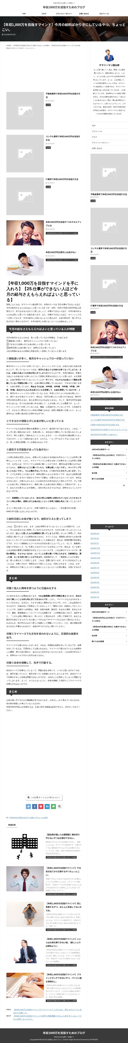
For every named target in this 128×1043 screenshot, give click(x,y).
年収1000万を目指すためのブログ (64, 7)
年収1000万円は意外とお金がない (61, 252)
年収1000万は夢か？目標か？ (64, 1037)
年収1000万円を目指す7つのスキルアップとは (108, 430)
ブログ (44, 13)
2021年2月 (94, 538)
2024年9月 (94, 533)
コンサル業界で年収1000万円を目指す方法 (107, 420)
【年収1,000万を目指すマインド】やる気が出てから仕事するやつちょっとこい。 (63, 871)
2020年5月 (94, 577)
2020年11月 (95, 553)
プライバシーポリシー (64, 13)
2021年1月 (94, 543)
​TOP (24, 13)
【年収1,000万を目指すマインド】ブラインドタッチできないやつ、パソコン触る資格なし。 (64, 978)
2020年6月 (94, 573)
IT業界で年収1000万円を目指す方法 (62, 179)
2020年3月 (94, 587)
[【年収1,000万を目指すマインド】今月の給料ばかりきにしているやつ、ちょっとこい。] (47, 806)
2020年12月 (95, 548)
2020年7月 (94, 568)
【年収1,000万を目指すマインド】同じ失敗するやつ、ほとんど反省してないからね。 (64, 907)
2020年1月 (94, 597)
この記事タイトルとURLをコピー (45, 797)
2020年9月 (94, 563)
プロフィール (104, 13)
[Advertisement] (44, 69)
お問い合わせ (84, 13)
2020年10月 (95, 558)
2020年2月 (94, 592)
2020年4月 (94, 582)
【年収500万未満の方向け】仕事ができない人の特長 (28, 818)
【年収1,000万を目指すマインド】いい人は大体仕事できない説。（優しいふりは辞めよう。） (63, 942)
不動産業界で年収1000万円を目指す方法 (108, 194)
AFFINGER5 (94, 1039)
